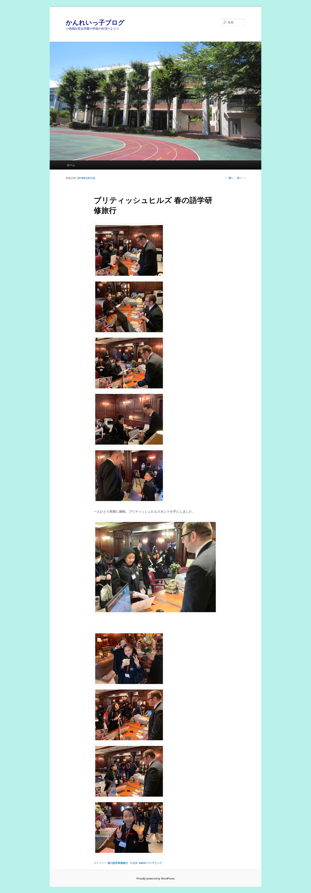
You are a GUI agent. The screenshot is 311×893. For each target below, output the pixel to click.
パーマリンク (154, 863)
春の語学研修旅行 (118, 863)
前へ (230, 178)
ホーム (71, 165)
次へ (241, 178)
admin (142, 863)
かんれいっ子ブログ (95, 22)
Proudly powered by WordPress (155, 878)
